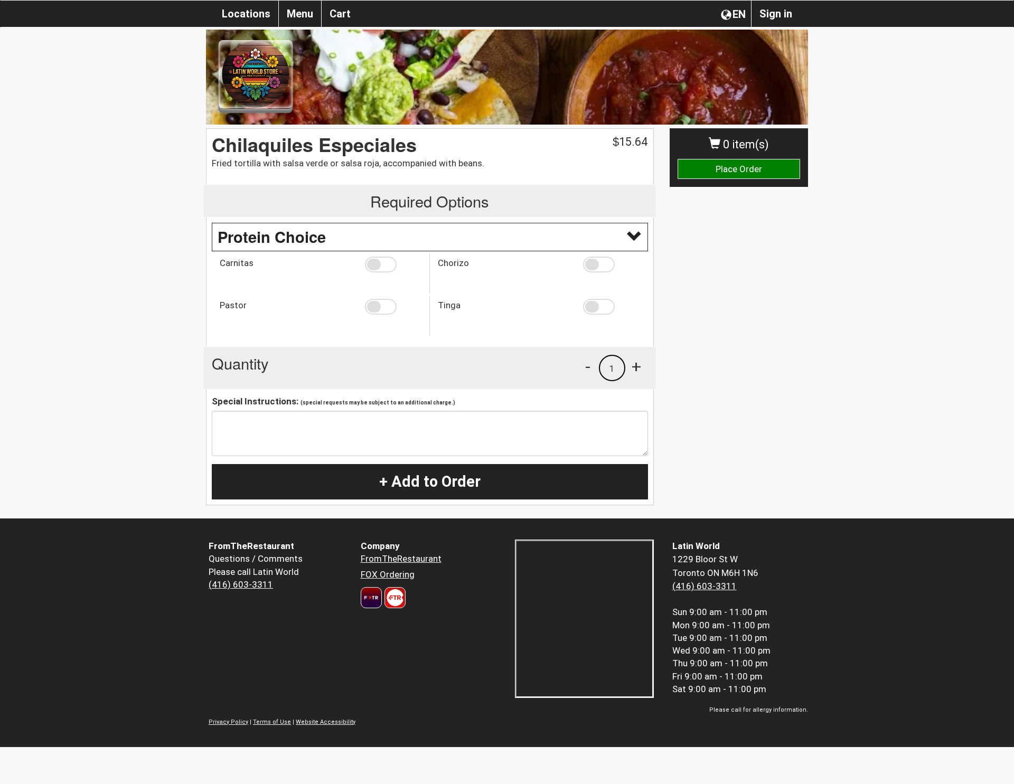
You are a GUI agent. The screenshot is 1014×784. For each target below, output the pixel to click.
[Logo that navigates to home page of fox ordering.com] (394, 597)
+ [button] (636, 366)
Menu (300, 13)
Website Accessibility (325, 722)
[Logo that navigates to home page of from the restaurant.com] (371, 597)
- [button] (587, 366)
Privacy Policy (228, 722)
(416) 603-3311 (241, 584)
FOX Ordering (388, 574)
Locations (246, 13)
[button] (393, 264)
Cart (340, 13)
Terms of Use (272, 722)
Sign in (775, 13)
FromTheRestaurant (401, 558)
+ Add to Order (430, 481)
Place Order (739, 169)
